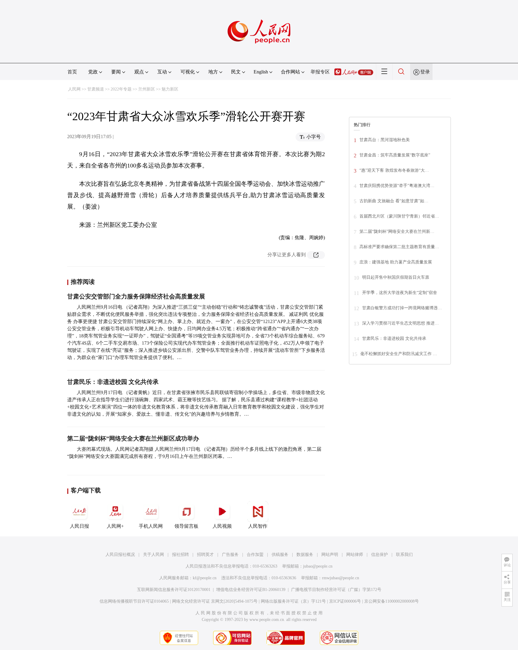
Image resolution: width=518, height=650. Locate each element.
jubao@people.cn (317, 566)
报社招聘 (180, 554)
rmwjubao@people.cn (340, 578)
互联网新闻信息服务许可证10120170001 (173, 589)
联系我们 (404, 554)
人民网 (74, 89)
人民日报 (79, 526)
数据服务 (304, 554)
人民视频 (222, 526)
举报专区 (320, 71)
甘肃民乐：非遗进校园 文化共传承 (113, 381)
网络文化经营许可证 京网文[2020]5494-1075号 (215, 601)
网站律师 (354, 554)
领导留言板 (186, 526)
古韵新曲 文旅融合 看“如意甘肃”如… (393, 201)
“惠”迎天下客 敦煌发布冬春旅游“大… (394, 170)
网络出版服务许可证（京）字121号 (293, 601)
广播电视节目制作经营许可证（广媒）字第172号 (336, 589)
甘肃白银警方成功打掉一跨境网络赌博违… (402, 308)
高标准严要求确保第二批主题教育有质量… (399, 247)
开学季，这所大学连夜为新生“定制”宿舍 (399, 292)
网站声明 (329, 554)
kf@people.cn (204, 578)
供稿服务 (280, 554)
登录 (425, 71)
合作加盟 (255, 554)
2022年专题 (121, 89)
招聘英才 (205, 554)
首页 (72, 71)
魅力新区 (170, 89)
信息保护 (379, 554)
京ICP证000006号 (345, 601)
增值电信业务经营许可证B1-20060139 (250, 589)
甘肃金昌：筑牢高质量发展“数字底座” (394, 155)
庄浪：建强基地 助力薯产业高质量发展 (395, 262)
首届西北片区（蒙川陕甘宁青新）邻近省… (399, 216)
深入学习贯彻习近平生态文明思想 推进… (400, 323)
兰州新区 (146, 89)
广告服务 (230, 554)
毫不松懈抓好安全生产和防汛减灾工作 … (398, 354)
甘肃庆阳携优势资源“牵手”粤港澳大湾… (396, 185)
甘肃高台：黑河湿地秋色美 (384, 140)
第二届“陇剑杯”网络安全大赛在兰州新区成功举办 (133, 438)
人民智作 (257, 526)
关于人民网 (153, 554)
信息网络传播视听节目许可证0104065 (134, 601)
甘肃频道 (95, 89)
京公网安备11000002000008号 (391, 601)
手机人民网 (151, 526)
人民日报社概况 (120, 554)
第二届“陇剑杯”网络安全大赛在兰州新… (396, 231)
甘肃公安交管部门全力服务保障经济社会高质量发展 (136, 296)
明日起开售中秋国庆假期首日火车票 (395, 277)
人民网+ (115, 526)
